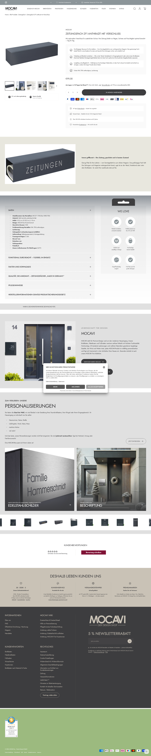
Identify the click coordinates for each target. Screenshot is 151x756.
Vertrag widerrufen (50, 695)
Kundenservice (82, 125)
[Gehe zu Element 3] (31, 86)
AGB (22, 752)
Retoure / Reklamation (47, 690)
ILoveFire (28, 600)
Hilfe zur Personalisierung (48, 624)
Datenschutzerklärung (47, 655)
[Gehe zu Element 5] (53, 86)
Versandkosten (106, 85)
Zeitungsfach (21, 15)
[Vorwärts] (53, 56)
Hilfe (106, 652)
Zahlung (42, 673)
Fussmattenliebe (21, 600)
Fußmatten (8, 658)
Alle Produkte (13, 15)
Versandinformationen (47, 677)
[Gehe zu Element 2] (20, 86)
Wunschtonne (9, 662)
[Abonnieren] (130, 641)
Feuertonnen (9, 665)
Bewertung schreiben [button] (93, 552)
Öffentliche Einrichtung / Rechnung (16, 627)
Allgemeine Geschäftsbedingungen (51, 665)
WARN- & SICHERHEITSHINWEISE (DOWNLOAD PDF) (39, 307)
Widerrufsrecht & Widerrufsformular (52, 662)
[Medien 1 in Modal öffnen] (32, 53)
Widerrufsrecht (80, 108)
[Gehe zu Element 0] (9, 86)
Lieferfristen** (44, 680)
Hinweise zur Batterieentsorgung (50, 683)
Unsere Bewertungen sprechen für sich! (57, 600)
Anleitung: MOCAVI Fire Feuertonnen (52, 637)
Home (6, 15)
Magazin (7, 630)
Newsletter (8, 633)
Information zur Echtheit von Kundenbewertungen (49, 669)
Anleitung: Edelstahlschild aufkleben (52, 633)
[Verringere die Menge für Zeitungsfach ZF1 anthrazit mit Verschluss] (68, 92)
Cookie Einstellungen (47, 658)
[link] (111, 479)
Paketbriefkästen (10, 655)
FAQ (6, 624)
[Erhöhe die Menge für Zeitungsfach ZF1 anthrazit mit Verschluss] (77, 92)
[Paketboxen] (117, 522)
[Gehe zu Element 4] (42, 86)
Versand (25, 752)
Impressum (43, 652)
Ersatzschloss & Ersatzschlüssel (50, 620)
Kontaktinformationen (32, 752)
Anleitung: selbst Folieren (48, 630)
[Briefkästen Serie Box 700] (55, 522)
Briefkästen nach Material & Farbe (16, 668)
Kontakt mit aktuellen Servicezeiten (51, 687)
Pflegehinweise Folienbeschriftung (51, 627)
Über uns (8, 620)
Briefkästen (8, 652)
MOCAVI (69, 30)
